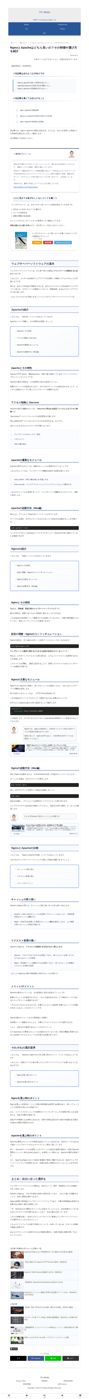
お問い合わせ (62, 1384)
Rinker (40, 238)
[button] (70, 1358)
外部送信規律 (68, 1381)
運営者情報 (27, 1384)
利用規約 (44, 1381)
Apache (14, 1349)
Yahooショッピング (63, 242)
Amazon (37, 242)
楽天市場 (48, 242)
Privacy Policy (21, 1381)
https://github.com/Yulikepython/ (26, 187)
